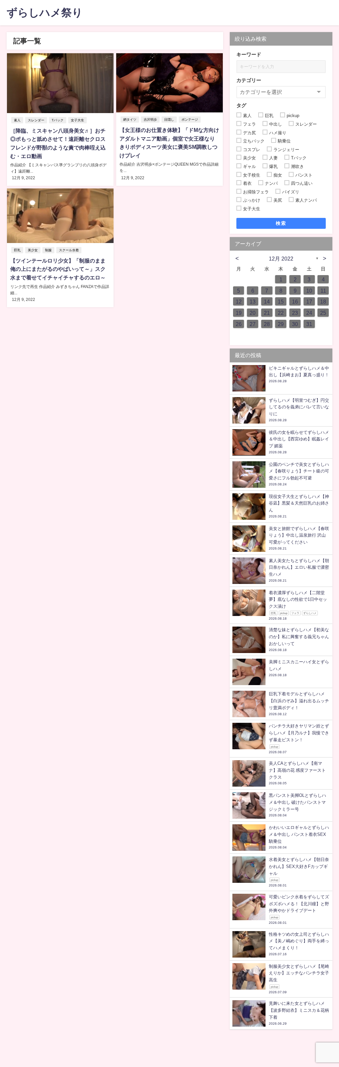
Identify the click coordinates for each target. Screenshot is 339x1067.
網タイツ (129, 119)
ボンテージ (189, 119)
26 (239, 324)
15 (281, 301)
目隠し (169, 119)
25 (323, 312)
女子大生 (77, 120)
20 (253, 312)
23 (295, 312)
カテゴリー (248, 80)
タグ (241, 105)
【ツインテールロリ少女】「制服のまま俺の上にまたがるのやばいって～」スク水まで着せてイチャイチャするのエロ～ (58, 269)
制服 (48, 250)
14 (267, 301)
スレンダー (36, 120)
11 (323, 290)
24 (309, 312)
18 (323, 301)
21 (267, 312)
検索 (281, 223)
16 (295, 301)
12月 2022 (281, 258)
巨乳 (17, 250)
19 (239, 312)
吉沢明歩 (150, 119)
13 (253, 301)
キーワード (248, 54)
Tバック (58, 120)
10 (309, 290)
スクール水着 (69, 250)
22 (281, 312)
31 (309, 324)
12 (239, 301)
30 (295, 324)
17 (309, 301)
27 (253, 324)
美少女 (33, 250)
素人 (17, 120)
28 (267, 324)
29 (281, 324)
